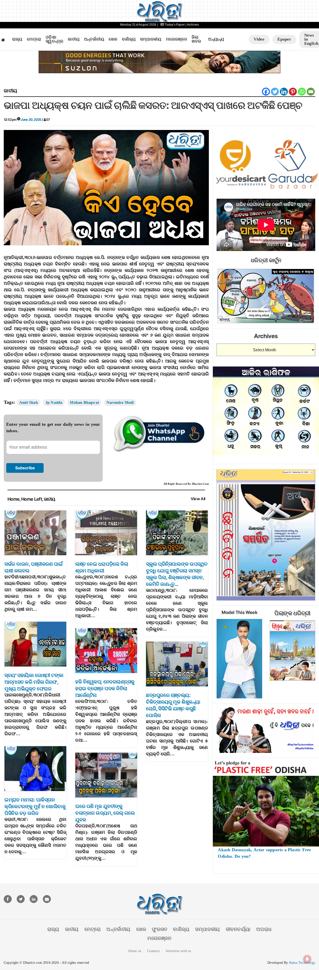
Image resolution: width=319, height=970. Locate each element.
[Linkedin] (284, 92)
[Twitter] (275, 92)
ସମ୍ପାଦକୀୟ (150, 39)
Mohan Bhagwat (84, 402)
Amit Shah (28, 402)
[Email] (311, 92)
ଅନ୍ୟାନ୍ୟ (216, 39)
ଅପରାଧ (264, 929)
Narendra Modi (120, 402)
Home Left (31, 499)
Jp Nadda (54, 402)
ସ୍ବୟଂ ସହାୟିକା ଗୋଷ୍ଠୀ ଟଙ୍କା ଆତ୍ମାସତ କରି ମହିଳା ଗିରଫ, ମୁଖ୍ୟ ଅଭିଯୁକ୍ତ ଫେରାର (34, 682)
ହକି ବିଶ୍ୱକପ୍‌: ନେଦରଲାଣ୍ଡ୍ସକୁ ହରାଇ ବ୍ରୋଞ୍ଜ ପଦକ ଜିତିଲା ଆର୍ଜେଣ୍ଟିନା (105, 688)
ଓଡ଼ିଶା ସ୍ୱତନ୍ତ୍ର (54, 39)
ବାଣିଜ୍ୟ (129, 39)
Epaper (284, 39)
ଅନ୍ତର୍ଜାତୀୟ (94, 39)
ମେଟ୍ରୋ (34, 39)
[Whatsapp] (302, 92)
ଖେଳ (113, 39)
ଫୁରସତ (159, 929)
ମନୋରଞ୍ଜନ (176, 39)
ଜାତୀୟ (74, 39)
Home (13, 499)
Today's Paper (174, 24)
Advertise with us (178, 951)
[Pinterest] (293, 92)
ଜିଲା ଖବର (196, 39)
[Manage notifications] (307, 959)
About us (134, 951)
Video (259, 39)
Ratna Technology (302, 963)
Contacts (153, 951)
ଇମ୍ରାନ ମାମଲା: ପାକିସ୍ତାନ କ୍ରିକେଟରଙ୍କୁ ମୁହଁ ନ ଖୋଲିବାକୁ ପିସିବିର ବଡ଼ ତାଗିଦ (35, 806)
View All (198, 498)
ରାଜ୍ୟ (17, 39)
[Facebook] (266, 92)
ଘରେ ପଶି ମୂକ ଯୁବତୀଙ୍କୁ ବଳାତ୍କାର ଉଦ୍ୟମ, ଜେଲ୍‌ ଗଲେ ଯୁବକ (105, 813)
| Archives (192, 24)
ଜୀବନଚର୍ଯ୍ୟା (238, 929)
